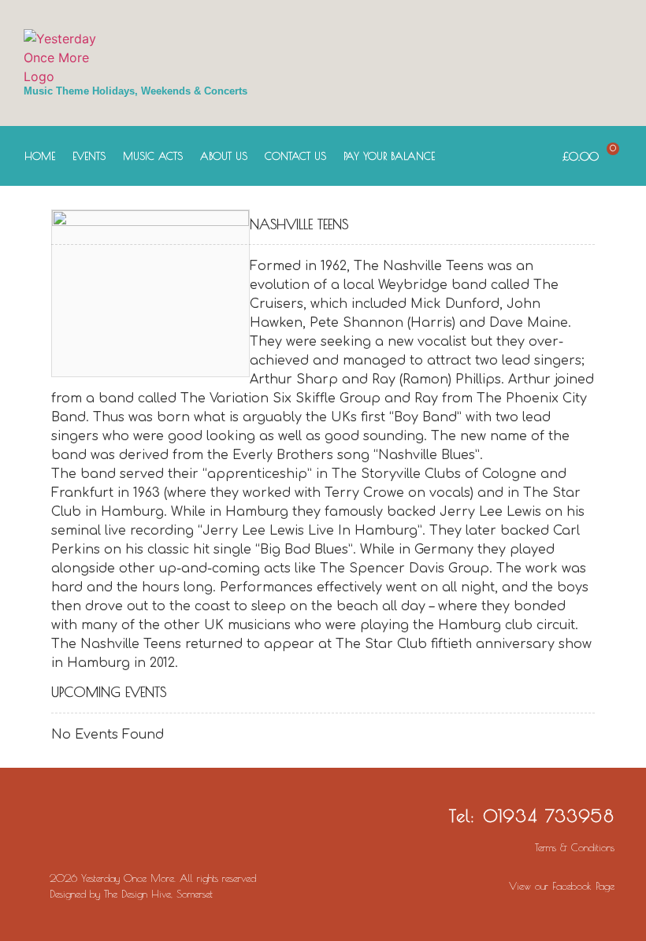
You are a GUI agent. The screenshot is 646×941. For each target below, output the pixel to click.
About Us (223, 156)
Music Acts (153, 156)
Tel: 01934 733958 (531, 816)
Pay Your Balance (389, 156)
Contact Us (295, 156)
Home (39, 156)
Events (89, 156)
